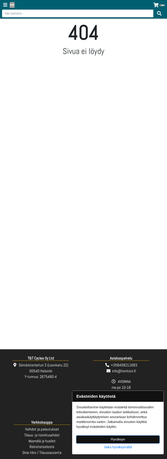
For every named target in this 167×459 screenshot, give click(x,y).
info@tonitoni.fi (124, 371)
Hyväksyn (118, 439)
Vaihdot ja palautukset (42, 429)
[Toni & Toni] (12, 5)
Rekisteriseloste (42, 446)
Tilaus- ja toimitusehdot (42, 435)
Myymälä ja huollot (42, 441)
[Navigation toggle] (5, 5)
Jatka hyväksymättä (118, 447)
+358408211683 (124, 365)
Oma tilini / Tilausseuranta (42, 452)
